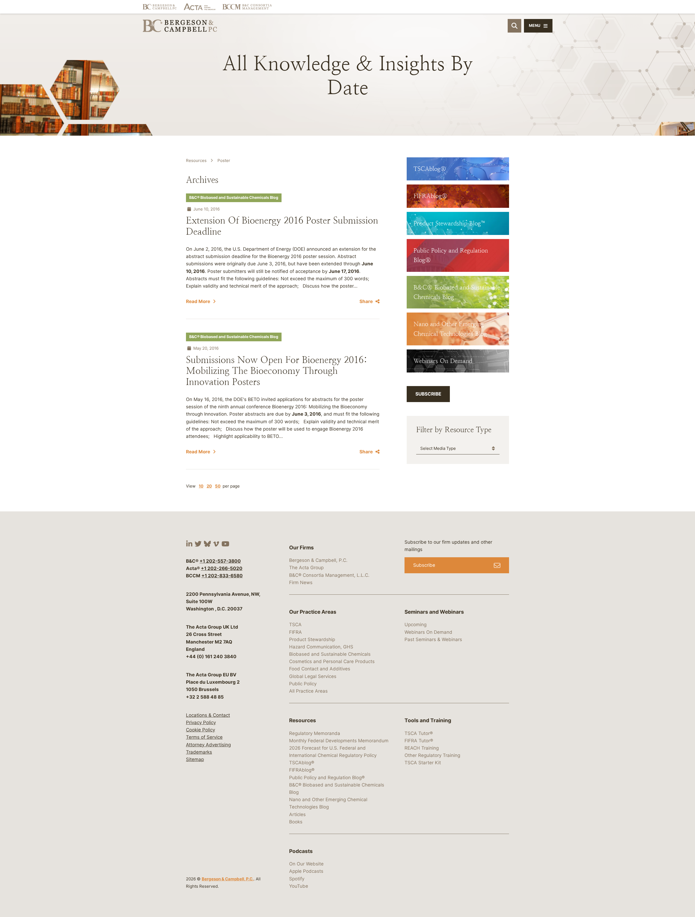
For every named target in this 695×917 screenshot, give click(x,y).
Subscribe (428, 394)
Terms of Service (204, 737)
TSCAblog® (301, 762)
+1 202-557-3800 (220, 561)
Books (295, 821)
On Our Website (306, 864)
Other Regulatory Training (432, 755)
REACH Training (422, 748)
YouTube (298, 886)
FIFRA (295, 632)
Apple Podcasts (306, 871)
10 (201, 486)
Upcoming (416, 624)
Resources (196, 160)
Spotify (296, 878)
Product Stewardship (312, 639)
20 (209, 486)
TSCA (295, 624)
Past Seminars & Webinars (433, 639)
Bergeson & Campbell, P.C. (228, 878)
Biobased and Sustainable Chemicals (330, 654)
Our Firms (301, 548)
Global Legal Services (312, 676)
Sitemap (195, 759)
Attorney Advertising (208, 744)
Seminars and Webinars (434, 612)
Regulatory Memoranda (314, 733)
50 (217, 486)
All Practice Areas (308, 691)
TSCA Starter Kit (423, 762)
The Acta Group (306, 567)
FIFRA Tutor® (419, 740)
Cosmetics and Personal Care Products (332, 661)
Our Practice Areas (312, 612)
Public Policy (303, 683)
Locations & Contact (208, 715)
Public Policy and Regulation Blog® (327, 777)
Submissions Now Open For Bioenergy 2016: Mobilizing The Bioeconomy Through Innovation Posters (276, 371)
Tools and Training (428, 720)
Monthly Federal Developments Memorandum (338, 740)
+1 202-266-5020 (221, 568)
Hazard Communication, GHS (321, 646)
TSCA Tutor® (419, 733)
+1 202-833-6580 (222, 575)
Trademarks (199, 752)
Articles (297, 814)
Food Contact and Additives (319, 668)
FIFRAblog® (301, 770)
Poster (223, 160)
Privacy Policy (201, 722)
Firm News (300, 582)
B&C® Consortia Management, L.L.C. (329, 575)
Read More (198, 301)
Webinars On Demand (428, 632)
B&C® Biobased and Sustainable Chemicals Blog (233, 197)
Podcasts (301, 851)
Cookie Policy (200, 730)
